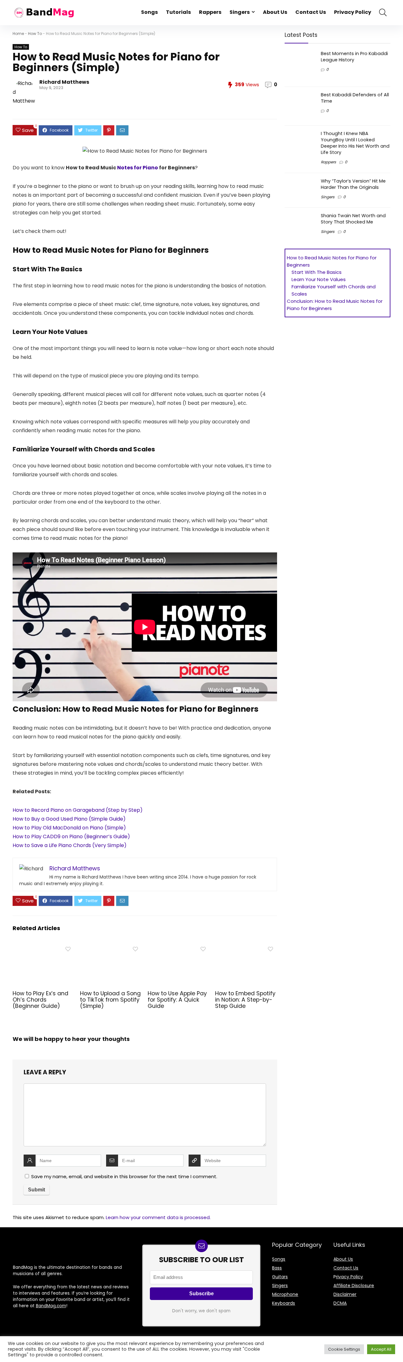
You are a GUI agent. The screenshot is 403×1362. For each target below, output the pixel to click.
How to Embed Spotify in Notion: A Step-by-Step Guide (245, 1000)
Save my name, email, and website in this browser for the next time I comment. (124, 1176)
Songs (149, 12)
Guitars (280, 1277)
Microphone (285, 1294)
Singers (240, 12)
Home (18, 33)
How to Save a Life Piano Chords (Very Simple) (70, 845)
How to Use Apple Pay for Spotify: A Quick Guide (177, 1000)
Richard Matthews (64, 82)
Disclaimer (344, 1294)
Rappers (210, 12)
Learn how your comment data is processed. (158, 1217)
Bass (277, 1268)
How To (35, 33)
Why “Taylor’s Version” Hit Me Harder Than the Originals (353, 184)
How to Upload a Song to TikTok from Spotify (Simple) (110, 1000)
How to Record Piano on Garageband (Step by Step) (78, 810)
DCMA (340, 1303)
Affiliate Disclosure (353, 1285)
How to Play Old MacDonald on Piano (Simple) (69, 827)
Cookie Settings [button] (344, 1349)
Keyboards (283, 1303)
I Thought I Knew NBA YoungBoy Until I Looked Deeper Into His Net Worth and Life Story (355, 142)
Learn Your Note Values (319, 279)
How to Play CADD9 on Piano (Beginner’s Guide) (71, 836)
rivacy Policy (349, 1277)
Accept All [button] (381, 1349)
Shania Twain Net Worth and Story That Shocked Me (353, 218)
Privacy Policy (352, 12)
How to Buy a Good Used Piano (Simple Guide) (69, 818)
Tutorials (178, 12)
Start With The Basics (317, 272)
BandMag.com (51, 1306)
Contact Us (310, 12)
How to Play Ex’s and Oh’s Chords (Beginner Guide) (40, 1000)
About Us (275, 12)
